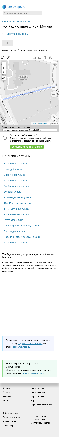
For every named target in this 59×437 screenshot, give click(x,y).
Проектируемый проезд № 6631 (22, 237)
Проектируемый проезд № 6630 (22, 225)
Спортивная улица (14, 175)
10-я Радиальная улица (17, 197)
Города (6, 392)
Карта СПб (36, 400)
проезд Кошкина (13, 169)
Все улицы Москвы (17, 33)
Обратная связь (10, 413)
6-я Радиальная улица (17, 242)
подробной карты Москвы (30, 343)
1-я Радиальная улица (17, 214)
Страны (6, 388)
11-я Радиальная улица (17, 203)
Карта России (8, 21)
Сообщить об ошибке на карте (27, 147)
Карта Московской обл (41, 405)
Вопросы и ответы (11, 417)
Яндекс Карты (9, 421)
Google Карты (9, 425)
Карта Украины (38, 392)
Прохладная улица (15, 231)
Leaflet (34, 123)
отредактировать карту (32, 373)
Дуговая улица (12, 191)
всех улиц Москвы (22, 347)
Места (6, 400)
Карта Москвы (23, 21)
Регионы (7, 396)
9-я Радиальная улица (17, 186)
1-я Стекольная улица (16, 208)
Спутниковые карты (40, 423)
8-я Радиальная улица (17, 163)
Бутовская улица (13, 220)
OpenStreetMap (44, 123)
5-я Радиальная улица (17, 180)
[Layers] (55, 64)
